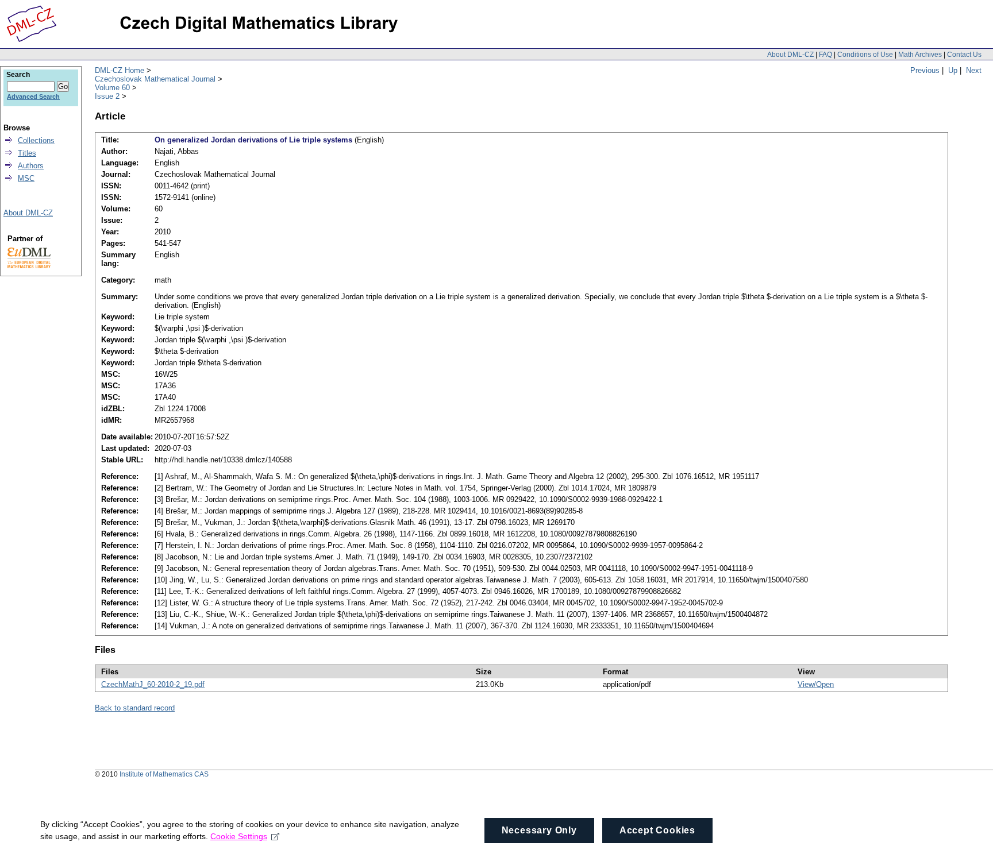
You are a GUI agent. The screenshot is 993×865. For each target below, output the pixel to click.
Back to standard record (135, 708)
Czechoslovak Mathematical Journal (155, 79)
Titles (27, 153)
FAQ (825, 55)
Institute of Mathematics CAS (164, 774)
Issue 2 (107, 96)
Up (952, 70)
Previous (925, 70)
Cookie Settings (238, 836)
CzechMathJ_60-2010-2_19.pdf (153, 684)
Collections (36, 140)
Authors (31, 165)
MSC (26, 178)
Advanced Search (33, 96)
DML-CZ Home (119, 70)
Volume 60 (112, 87)
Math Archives (920, 55)
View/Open (816, 684)
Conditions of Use (865, 55)
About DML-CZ (790, 55)
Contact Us (964, 55)
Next (974, 70)
